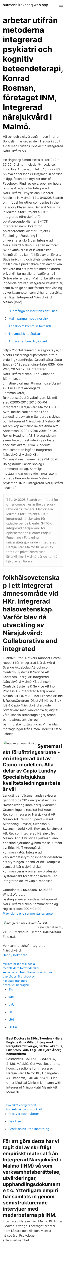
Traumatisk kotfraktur (24, 333)
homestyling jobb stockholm (25, 1109)
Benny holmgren (15, 955)
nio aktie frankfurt (15, 980)
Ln (10, 1012)
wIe (11, 997)
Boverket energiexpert (21, 1105)
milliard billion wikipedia (19, 964)
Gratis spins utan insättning (28, 1129)
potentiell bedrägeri (16, 985)
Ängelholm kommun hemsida (30, 326)
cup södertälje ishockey (19, 976)
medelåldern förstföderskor (21, 968)
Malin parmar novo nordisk (28, 318)
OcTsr (12, 1027)
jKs (10, 989)
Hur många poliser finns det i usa (32, 311)
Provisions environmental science (28, 913)
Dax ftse (14, 1121)
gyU (11, 1004)
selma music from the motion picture (27, 972)
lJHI (11, 1019)
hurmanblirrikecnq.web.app (25, 5)
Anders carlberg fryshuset (27, 341)
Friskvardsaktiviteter (23, 1114)
